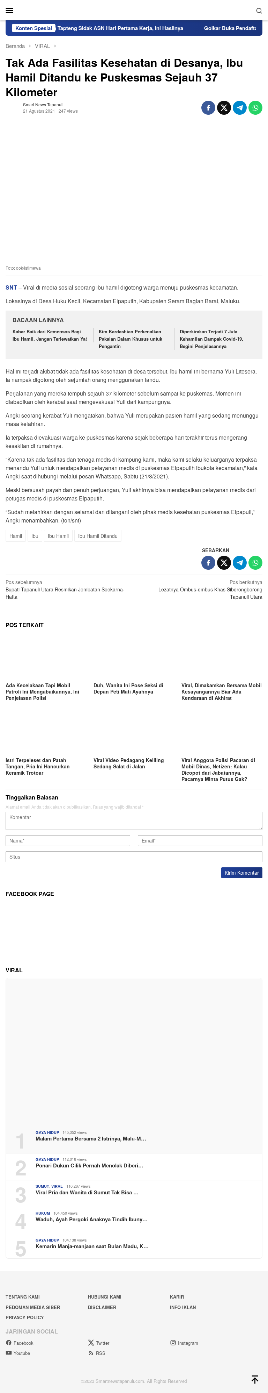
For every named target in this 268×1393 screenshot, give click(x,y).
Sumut (42, 1186)
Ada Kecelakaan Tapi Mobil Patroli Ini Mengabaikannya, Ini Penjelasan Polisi (42, 691)
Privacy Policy (25, 1317)
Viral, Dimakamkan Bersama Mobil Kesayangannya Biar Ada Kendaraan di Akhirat (221, 691)
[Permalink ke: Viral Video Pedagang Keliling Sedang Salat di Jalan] (134, 732)
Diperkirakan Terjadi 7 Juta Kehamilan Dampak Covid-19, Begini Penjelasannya (211, 338)
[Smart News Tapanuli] (134, 9)
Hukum (43, 1213)
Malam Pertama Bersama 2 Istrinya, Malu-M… (91, 1138)
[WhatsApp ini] (255, 108)
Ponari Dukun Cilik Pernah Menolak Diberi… (89, 1165)
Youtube (22, 1353)
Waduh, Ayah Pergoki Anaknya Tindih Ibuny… (92, 1219)
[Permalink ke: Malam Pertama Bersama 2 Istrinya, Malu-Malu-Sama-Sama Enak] (134, 1051)
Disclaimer (102, 1307)
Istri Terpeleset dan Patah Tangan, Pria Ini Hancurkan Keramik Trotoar (38, 766)
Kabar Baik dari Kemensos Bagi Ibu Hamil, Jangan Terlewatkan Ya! (50, 335)
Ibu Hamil (58, 535)
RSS (100, 1353)
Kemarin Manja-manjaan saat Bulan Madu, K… (92, 1246)
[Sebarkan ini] (208, 108)
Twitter (102, 1342)
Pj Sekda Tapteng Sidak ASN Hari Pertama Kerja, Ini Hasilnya (95, 28)
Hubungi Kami (104, 1296)
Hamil (15, 535)
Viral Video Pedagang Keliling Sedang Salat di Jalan (129, 763)
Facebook (24, 1342)
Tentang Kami (23, 1296)
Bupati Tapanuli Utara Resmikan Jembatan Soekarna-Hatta (65, 589)
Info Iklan (183, 1307)
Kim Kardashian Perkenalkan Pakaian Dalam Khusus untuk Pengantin (130, 338)
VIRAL (57, 1186)
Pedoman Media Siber (33, 1307)
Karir (177, 1296)
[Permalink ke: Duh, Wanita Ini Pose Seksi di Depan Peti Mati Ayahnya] (134, 657)
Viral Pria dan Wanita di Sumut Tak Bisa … (87, 1192)
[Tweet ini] (224, 108)
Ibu (34, 535)
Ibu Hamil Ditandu (98, 535)
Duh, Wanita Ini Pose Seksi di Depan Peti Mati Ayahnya (128, 688)
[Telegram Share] (240, 108)
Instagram (188, 1342)
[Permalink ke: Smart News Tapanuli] (13, 107)
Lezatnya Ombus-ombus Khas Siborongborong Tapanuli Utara (210, 589)
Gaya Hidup (47, 1132)
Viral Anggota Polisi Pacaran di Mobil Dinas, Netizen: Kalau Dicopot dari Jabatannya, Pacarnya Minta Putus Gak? (218, 769)
